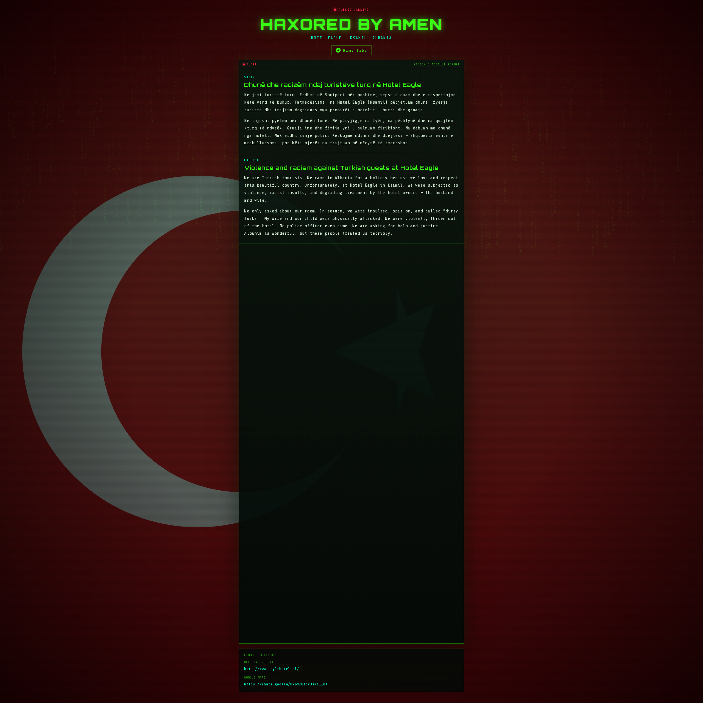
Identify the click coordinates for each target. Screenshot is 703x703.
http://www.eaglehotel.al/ (271, 601)
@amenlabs (355, 50)
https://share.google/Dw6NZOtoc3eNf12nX (286, 616)
